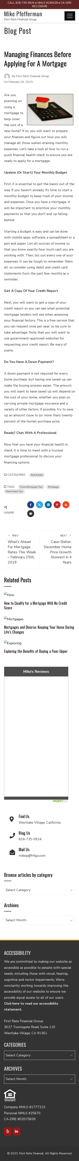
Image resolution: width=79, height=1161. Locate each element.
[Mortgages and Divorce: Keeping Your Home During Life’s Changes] (14, 619)
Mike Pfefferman (23, 13)
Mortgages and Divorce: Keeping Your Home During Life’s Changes (39, 629)
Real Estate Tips (14, 491)
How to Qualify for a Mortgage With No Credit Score (35, 605)
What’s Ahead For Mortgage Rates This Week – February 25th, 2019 (22, 549)
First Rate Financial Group (20, 19)
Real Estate (37, 474)
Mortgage (53, 486)
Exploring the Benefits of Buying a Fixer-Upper (36, 651)
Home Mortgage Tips (31, 486)
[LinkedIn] (16, 1131)
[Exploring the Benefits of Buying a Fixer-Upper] (12, 643)
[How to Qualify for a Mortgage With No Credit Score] (9, 595)
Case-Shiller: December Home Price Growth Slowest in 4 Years (57, 549)
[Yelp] (7, 1131)
